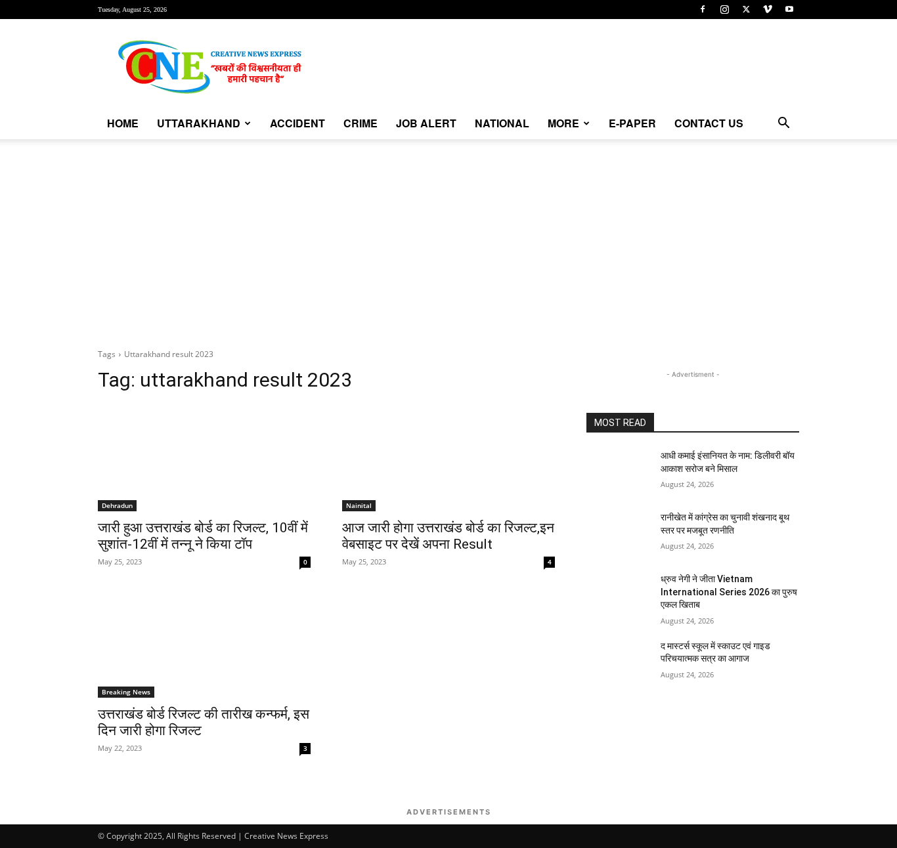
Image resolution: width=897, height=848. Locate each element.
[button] (783, 124)
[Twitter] (746, 9)
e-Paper (632, 123)
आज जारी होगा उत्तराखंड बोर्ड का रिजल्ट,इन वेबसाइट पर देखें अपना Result (448, 536)
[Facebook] (702, 9)
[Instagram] (724, 9)
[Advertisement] (448, 237)
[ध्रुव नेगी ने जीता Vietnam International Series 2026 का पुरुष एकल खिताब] (618, 595)
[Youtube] (789, 9)
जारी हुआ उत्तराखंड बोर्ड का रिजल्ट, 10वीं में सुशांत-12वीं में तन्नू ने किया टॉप (203, 536)
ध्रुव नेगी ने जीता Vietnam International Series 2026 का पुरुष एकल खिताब (729, 592)
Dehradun (117, 505)
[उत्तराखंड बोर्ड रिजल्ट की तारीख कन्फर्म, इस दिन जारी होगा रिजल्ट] (204, 644)
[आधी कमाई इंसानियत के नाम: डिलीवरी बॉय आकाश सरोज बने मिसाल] (618, 472)
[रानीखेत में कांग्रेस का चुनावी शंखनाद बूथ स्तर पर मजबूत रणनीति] (618, 533)
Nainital (359, 505)
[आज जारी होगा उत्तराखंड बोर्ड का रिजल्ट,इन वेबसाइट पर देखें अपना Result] (448, 458)
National (502, 123)
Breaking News (126, 691)
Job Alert (426, 123)
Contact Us (708, 123)
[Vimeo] (767, 9)
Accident (297, 123)
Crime (360, 123)
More (563, 123)
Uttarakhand (198, 123)
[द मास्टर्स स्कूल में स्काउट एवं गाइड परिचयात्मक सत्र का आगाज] (618, 662)
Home (123, 123)
